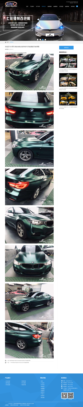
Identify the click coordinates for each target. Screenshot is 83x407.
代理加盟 (61, 6)
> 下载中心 (42, 393)
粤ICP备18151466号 (30, 403)
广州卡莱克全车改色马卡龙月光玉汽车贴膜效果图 (19, 362)
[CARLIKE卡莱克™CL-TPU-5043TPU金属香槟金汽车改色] (68, 80)
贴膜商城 (67, 6)
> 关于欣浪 (42, 384)
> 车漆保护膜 (23, 381)
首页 (27, 6)
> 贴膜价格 (42, 392)
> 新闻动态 (42, 386)
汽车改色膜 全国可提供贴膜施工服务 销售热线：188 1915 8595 (72, 2)
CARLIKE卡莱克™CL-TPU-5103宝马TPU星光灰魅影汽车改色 (68, 70)
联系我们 (73, 6)
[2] (40, 39)
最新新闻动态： (63, 52)
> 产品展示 (42, 382)
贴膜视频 (50, 6)
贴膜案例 (55, 6)
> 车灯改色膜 (7, 384)
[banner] (37, 39)
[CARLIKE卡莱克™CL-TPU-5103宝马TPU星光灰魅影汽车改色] (68, 61)
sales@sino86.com (69, 380)
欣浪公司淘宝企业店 (14, 405)
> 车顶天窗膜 (23, 382)
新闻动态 (44, 6)
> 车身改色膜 (7, 381)
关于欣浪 (38, 6)
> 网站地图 (42, 397)
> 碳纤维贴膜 (7, 382)
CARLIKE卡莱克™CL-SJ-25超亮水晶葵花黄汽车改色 (68, 108)
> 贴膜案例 (42, 390)
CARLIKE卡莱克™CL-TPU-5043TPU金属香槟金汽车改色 (68, 89)
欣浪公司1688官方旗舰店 (25, 405)
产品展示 (32, 6)
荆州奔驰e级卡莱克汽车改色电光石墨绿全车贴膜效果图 (20, 360)
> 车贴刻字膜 (23, 384)
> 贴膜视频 (42, 388)
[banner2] (45, 39)
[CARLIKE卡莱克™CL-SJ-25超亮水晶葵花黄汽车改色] (68, 98)
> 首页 (41, 381)
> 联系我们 (42, 395)
